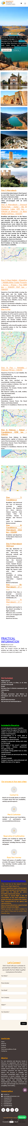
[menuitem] (7, 1120)
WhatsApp (22, 1117)
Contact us (16, 50)
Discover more (6, 50)
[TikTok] (17, 1110)
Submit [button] (24, 1023)
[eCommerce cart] (21, 3)
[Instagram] (12, 1110)
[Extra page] (3, 1110)
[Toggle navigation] (25, 3)
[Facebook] (8, 1110)
